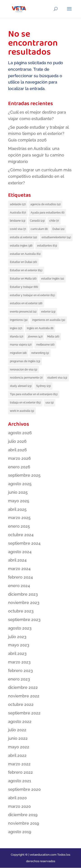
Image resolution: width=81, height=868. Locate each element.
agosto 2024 (20, 551)
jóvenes (35, 336)
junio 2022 (18, 738)
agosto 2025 (20, 483)
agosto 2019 (19, 831)
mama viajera (21, 344)
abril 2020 (17, 797)
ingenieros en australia (48, 320)
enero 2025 (19, 526)
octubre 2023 (21, 611)
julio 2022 (17, 729)
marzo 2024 (19, 568)
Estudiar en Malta (23, 278)
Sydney (43, 386)
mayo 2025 (18, 500)
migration (18, 353)
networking (40, 353)
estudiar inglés (52, 278)
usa (49, 402)
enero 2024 (19, 585)
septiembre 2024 (24, 543)
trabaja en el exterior (25, 402)
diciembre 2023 (23, 594)
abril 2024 (17, 560)
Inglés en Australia (40, 328)
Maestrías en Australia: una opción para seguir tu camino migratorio (36, 155)
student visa (57, 377)
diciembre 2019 (23, 814)
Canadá (37, 220)
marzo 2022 (19, 764)
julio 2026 (17, 441)
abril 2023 (17, 653)
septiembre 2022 (24, 713)
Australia (18, 212)
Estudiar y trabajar (24, 287)
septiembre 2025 (24, 475)
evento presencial (23, 311)
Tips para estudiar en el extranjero (34, 394)
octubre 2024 (21, 534)
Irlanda (16, 336)
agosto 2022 (20, 721)
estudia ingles (21, 245)
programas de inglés (25, 361)
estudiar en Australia (25, 254)
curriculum (39, 229)
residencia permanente (26, 377)
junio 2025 (18, 492)
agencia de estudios (45, 204)
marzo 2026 (19, 458)
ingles (16, 328)
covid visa (18, 229)
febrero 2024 (20, 577)
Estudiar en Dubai (23, 262)
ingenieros (18, 320)
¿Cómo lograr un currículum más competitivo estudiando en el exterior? (40, 176)
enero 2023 (19, 679)
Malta (53, 336)
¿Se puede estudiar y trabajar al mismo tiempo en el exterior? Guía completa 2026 (38, 134)
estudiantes (47, 245)
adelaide (18, 204)
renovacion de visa (23, 369)
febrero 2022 (20, 772)
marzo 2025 (19, 517)
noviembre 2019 (23, 823)
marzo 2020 (19, 806)
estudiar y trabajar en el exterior (32, 295)
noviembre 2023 (23, 602)
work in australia (22, 410)
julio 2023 (17, 636)
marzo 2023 (19, 662)
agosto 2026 (20, 432)
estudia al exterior (23, 237)
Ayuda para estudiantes (47, 212)
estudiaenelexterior (56, 237)
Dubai (58, 229)
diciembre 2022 (23, 687)
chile (54, 220)
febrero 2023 (20, 670)
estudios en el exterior (26, 303)
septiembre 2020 (24, 789)
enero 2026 (19, 467)
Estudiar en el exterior (26, 270)
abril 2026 (17, 449)
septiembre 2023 (24, 619)
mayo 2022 (18, 747)
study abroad (21, 386)
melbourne (45, 344)
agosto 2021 (19, 780)
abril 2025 (17, 509)
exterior (48, 311)
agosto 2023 (20, 628)
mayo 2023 (18, 645)
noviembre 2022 (23, 696)
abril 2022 (17, 755)
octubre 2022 (21, 704)
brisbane (17, 220)
